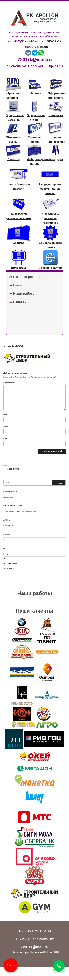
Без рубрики (8, 539)
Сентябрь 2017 (9, 525)
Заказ (11, 965)
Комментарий (9, 382)
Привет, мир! (8, 497)
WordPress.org (9, 568)
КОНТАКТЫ (42, 930)
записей (8, 558)
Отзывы (19, 301)
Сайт (5, 438)
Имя (5, 414)
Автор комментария (11, 511)
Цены (17, 285)
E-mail (6, 426)
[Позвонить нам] (58, 965)
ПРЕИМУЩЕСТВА (41, 938)
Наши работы (23, 293)
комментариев (11, 563)
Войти (5, 554)
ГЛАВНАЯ (26, 930)
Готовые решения (27, 276)
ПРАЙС (21, 938)
